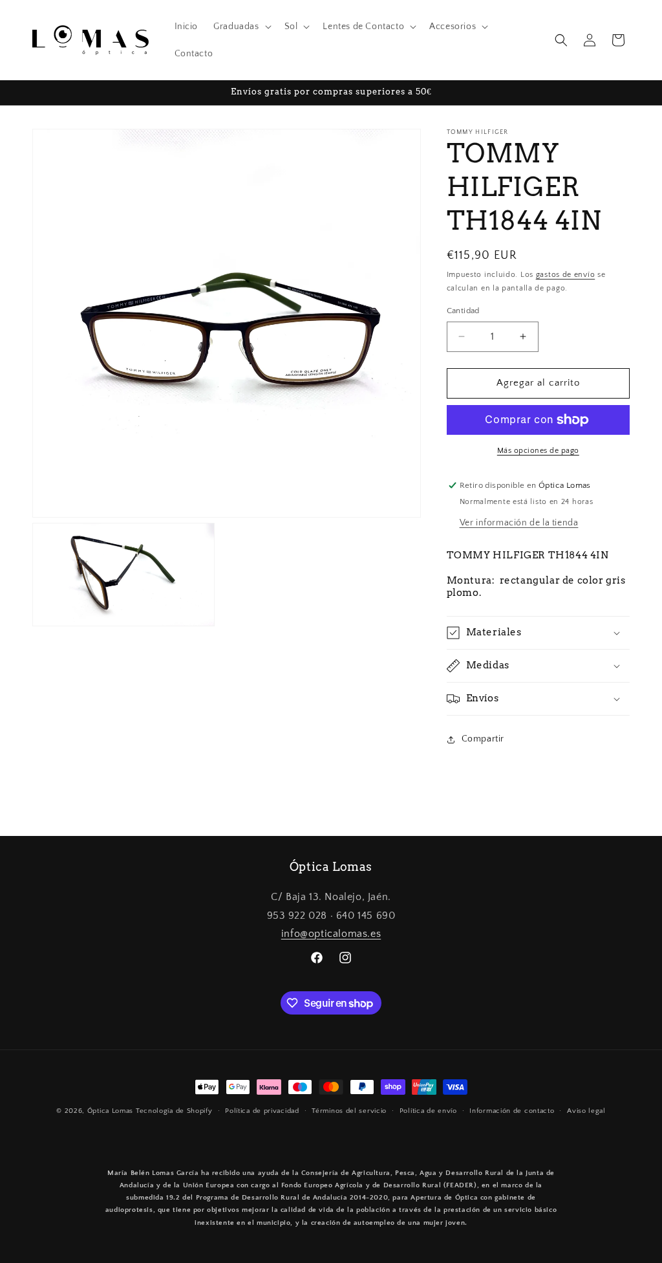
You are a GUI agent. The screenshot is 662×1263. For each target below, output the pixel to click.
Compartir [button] (483, 739)
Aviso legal (586, 1111)
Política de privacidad (262, 1111)
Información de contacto (511, 1111)
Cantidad (463, 310)
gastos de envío (565, 274)
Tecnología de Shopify (174, 1111)
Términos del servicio (349, 1111)
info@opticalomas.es (331, 933)
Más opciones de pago (538, 450)
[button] (241, 26)
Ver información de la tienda (519, 523)
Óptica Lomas (110, 1111)
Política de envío (428, 1111)
